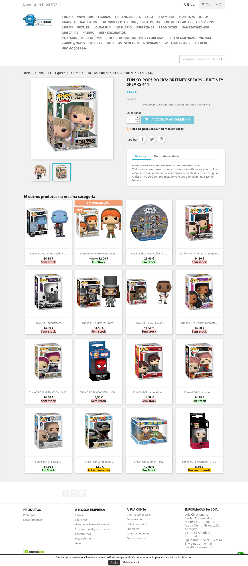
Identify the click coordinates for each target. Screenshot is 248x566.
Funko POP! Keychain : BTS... (199, 461)
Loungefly (102, 27)
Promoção (29, 515)
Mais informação (131, 562)
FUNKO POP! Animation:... (149, 392)
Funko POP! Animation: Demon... (199, 253)
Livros (67, 27)
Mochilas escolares (122, 43)
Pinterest (161, 139)
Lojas (78, 543)
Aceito (114, 562)
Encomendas (134, 519)
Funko (67, 17)
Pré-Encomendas (181, 38)
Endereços (133, 528)
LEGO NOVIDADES (128, 17)
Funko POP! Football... (48, 461)
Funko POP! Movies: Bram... (98, 323)
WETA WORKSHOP (177, 43)
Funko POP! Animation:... (199, 392)
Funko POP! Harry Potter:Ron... (98, 253)
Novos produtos (32, 519)
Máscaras (70, 33)
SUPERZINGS (145, 27)
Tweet (152, 139)
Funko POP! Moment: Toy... (149, 461)
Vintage (205, 38)
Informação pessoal (139, 514)
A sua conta (136, 509)
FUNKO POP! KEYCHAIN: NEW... (99, 392)
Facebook (65, 493)
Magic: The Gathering (79, 22)
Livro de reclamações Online (92, 524)
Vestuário (123, 27)
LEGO (149, 17)
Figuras (104, 17)
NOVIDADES (151, 43)
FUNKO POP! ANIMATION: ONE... (48, 392)
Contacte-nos (83, 534)
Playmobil (165, 17)
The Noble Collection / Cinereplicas (130, 22)
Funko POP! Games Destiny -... (48, 253)
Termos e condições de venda (93, 529)
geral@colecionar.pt (198, 547)
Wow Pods (85, 17)
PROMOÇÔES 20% (75, 48)
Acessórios (205, 22)
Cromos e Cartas (177, 22)
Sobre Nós (81, 519)
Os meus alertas (137, 538)
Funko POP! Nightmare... (48, 323)
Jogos (204, 17)
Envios (79, 515)
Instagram (82, 493)
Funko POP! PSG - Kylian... (149, 323)
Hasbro (88, 33)
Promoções (168, 27)
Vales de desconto (138, 533)
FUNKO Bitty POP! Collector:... (149, 253)
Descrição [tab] (141, 156)
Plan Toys (187, 17)
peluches (202, 43)
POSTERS (95, 43)
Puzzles (83, 27)
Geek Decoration (112, 33)
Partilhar (142, 139)
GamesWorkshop (195, 27)
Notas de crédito (137, 524)
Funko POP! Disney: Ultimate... (199, 323)
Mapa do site (83, 538)
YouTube (74, 493)
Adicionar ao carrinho (167, 119)
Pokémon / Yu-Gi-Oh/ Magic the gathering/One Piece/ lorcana (112, 38)
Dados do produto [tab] (166, 156)
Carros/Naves (73, 43)
